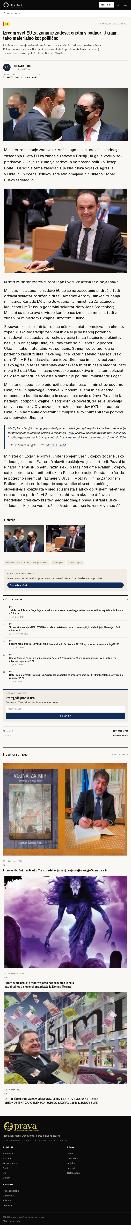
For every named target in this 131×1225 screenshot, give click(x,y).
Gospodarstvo (10, 1163)
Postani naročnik (18, 585)
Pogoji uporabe (11, 1190)
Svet (5, 1168)
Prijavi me (65, 716)
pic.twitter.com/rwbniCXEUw (107, 437)
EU (4, 1172)
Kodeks (71, 1163)
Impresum (8, 1205)
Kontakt (71, 1168)
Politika (7, 1158)
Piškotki (7, 1200)
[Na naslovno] (13, 5)
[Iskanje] (118, 4)
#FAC (11, 428)
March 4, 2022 (56, 445)
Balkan (6, 1177)
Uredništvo (72, 1158)
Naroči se (106, 4)
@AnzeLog (35, 428)
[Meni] (125, 4)
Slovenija (8, 1153)
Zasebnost (8, 1195)
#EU (71, 433)
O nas (70, 1153)
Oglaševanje (74, 1172)
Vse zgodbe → (120, 754)
